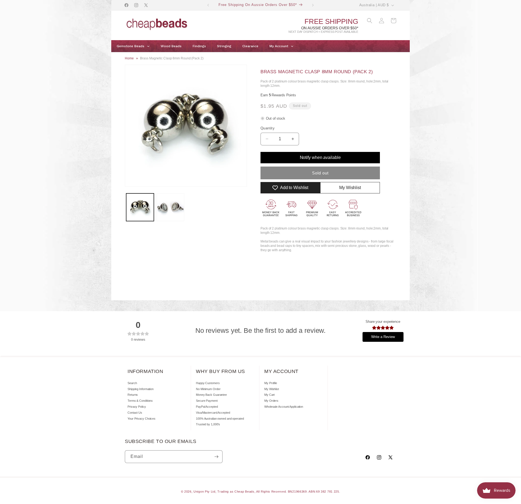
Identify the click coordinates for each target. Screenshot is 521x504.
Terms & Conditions (140, 400)
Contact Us (135, 412)
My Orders (271, 400)
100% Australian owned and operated (220, 418)
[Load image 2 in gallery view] (170, 207)
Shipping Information (141, 389)
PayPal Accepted (207, 406)
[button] (370, 21)
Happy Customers (208, 383)
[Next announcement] (313, 5)
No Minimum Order (208, 389)
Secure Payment (207, 400)
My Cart (269, 394)
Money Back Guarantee (211, 394)
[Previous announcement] (208, 5)
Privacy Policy (137, 406)
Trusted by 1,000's (208, 424)
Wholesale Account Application (283, 406)
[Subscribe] (216, 456)
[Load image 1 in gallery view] (140, 207)
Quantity (267, 128)
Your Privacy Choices (141, 418)
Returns (133, 394)
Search (132, 383)
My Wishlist (271, 389)
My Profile (270, 383)
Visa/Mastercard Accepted (213, 412)
